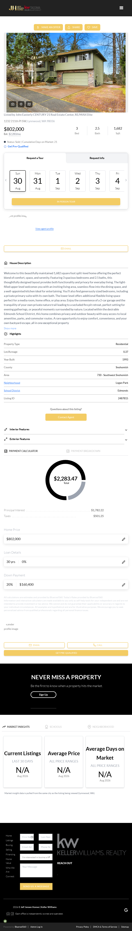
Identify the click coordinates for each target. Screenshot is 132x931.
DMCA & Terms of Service (105, 927)
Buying (9, 845)
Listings (9, 840)
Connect (10, 876)
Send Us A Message (36, 886)
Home (9, 835)
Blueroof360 (20, 927)
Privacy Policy (82, 927)
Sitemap (125, 927)
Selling (9, 849)
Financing (10, 854)
